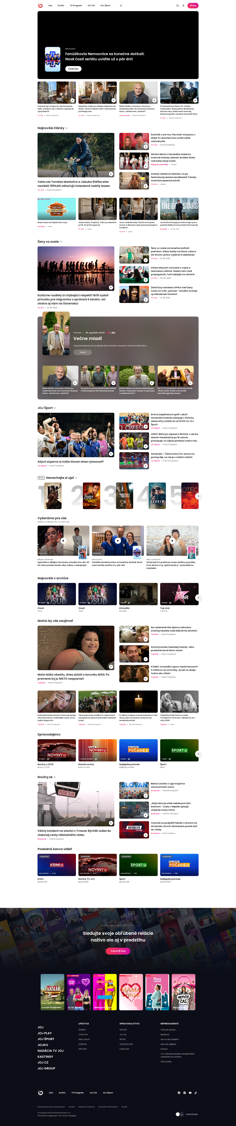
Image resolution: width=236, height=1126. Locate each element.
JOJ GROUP (46, 1068)
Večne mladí (87, 338)
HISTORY (83, 1049)
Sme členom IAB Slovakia (108, 1107)
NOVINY (123, 1029)
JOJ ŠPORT (46, 1039)
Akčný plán (166, 1061)
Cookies (72, 1107)
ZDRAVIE (83, 1044)
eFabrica (72, 1116)
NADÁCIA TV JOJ (51, 1051)
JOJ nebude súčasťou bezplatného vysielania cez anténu (177, 1055)
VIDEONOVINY (126, 1044)
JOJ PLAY (45, 1033)
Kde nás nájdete (168, 1044)
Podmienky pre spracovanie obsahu (51, 1107)
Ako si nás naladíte (170, 1039)
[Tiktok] (196, 1093)
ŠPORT (123, 1039)
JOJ (40, 1027)
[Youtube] (190, 1093)
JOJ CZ (43, 1062)
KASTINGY (45, 1056)
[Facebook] (179, 1093)
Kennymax (53, 1116)
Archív (61, 5)
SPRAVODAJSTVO (129, 1023)
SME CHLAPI (84, 1039)
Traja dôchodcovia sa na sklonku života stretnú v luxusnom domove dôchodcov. (110, 345)
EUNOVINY (124, 1049)
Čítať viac (73, 68)
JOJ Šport (105, 5)
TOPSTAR (83, 1034)
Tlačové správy (168, 1029)
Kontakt (124, 1107)
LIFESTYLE (84, 1023)
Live (50, 5)
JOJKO (43, 1045)
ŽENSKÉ (82, 1029)
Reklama (165, 1034)
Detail (82, 352)
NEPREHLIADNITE (170, 1023)
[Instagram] (184, 1093)
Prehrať (114, 951)
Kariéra (164, 1049)
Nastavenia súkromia (86, 1107)
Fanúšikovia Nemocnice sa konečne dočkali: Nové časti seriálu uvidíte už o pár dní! (104, 57)
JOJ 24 (91, 5)
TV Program (76, 5)
